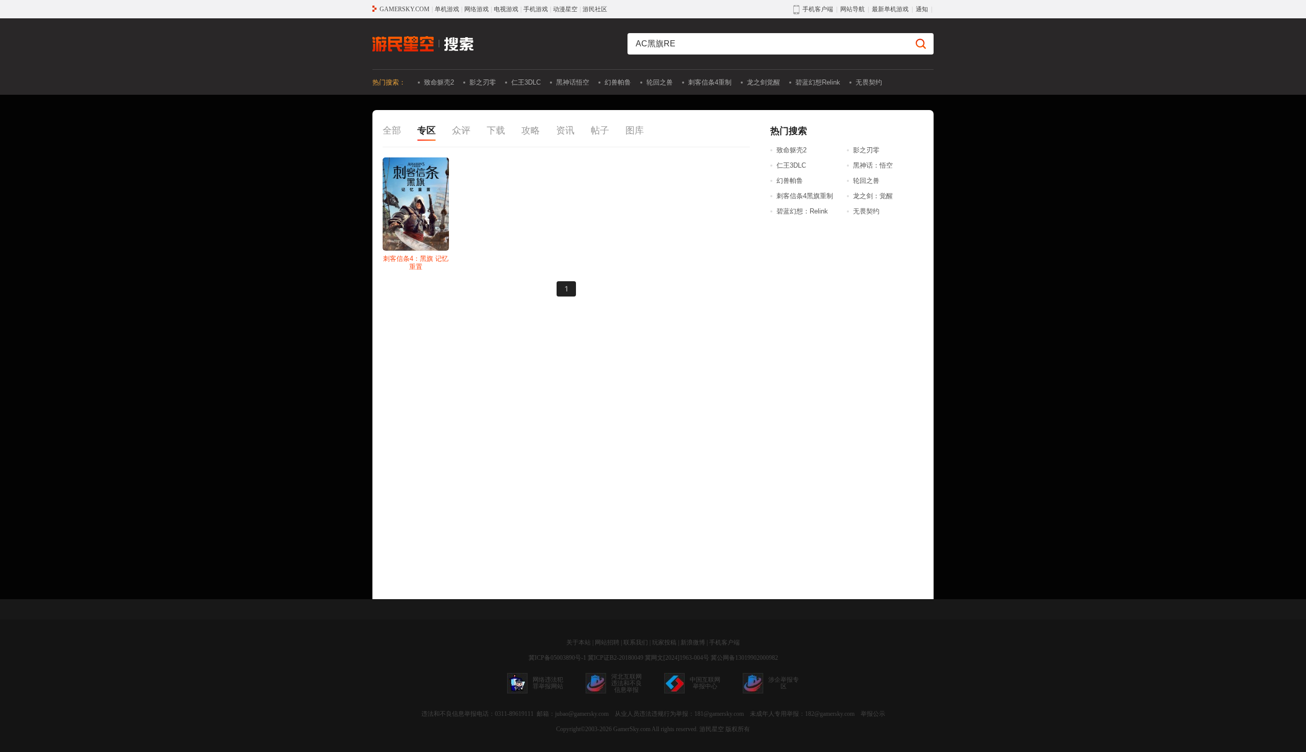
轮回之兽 (659, 82)
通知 (922, 9)
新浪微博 (693, 642)
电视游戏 (506, 9)
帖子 (600, 130)
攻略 (530, 130)
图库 (634, 130)
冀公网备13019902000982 (744, 657)
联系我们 (635, 642)
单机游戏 (447, 9)
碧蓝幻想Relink (817, 82)
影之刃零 (482, 82)
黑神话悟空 (572, 82)
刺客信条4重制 (710, 82)
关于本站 (578, 642)
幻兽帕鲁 (618, 82)
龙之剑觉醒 (763, 82)
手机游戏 (535, 9)
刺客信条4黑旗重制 (804, 196)
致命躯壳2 (439, 82)
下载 (496, 130)
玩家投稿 (664, 642)
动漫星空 (565, 9)
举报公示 (873, 713)
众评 (461, 130)
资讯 (565, 130)
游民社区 (595, 9)
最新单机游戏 (890, 9)
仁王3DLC (526, 82)
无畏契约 (869, 82)
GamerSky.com (631, 729)
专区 (426, 130)
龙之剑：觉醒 (873, 196)
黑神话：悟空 (873, 165)
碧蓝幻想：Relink (802, 211)
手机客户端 (724, 642)
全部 (392, 130)
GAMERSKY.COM (405, 9)
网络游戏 (476, 9)
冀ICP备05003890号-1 (557, 657)
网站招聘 (607, 642)
